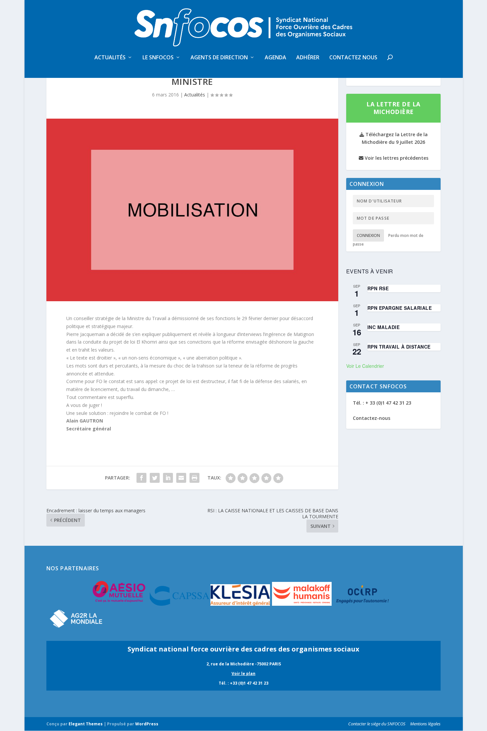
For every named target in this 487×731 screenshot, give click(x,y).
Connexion (368, 235)
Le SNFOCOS (158, 58)
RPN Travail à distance (399, 346)
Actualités (110, 58)
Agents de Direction (219, 58)
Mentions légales (425, 724)
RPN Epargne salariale (399, 308)
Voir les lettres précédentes (395, 158)
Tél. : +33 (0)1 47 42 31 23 (243, 683)
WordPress (146, 724)
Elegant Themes (86, 724)
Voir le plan (243, 673)
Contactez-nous (371, 418)
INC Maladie (383, 327)
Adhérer (307, 58)
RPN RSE (378, 288)
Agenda (275, 58)
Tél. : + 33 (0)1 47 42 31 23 (382, 403)
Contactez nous (353, 58)
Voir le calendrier (365, 366)
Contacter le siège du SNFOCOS (377, 724)
